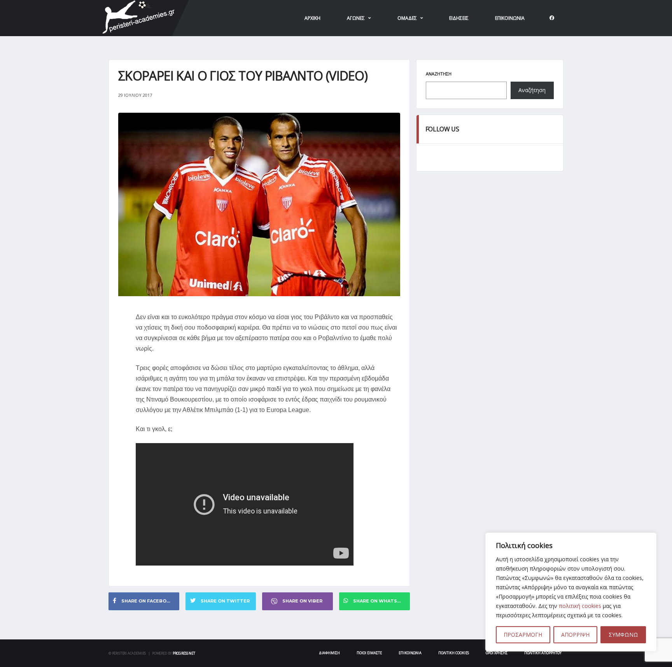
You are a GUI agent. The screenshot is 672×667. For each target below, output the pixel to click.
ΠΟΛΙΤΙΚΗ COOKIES (453, 652)
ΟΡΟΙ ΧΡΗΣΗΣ (497, 652)
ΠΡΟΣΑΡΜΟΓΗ (523, 634)
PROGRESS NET (184, 653)
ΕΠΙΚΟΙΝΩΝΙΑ (510, 18)
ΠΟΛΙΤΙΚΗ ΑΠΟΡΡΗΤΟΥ (543, 652)
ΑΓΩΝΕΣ (356, 18)
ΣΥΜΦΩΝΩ (623, 634)
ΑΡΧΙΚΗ (312, 18)
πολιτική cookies (580, 605)
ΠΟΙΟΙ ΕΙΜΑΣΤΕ (369, 652)
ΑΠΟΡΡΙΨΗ (575, 634)
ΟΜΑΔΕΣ (407, 18)
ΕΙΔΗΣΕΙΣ (459, 18)
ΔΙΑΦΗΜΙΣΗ (329, 652)
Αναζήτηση (439, 74)
